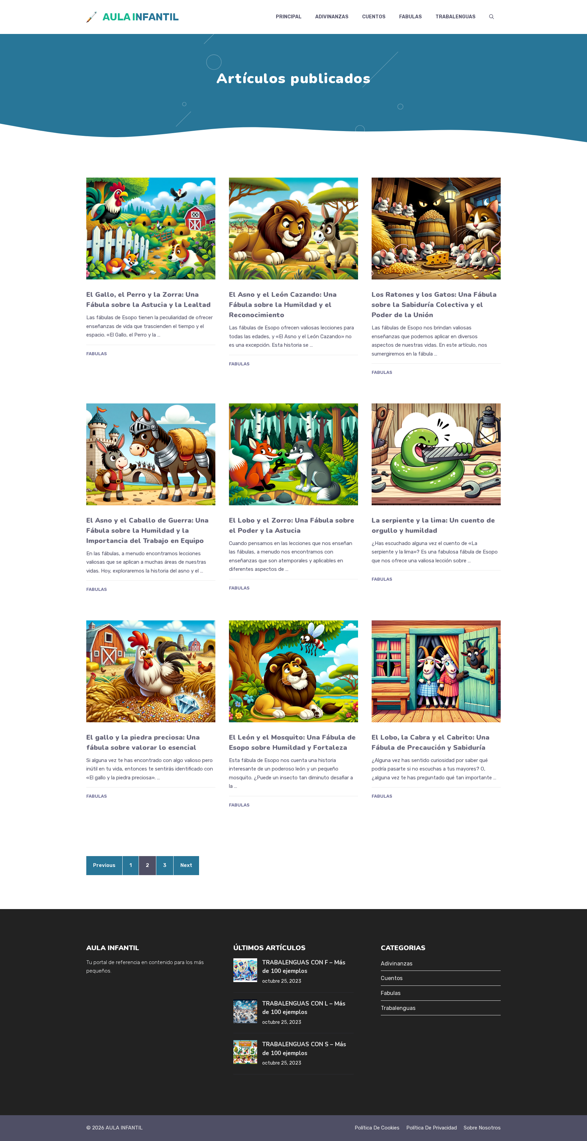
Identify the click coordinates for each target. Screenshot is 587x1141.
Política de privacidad (431, 1128)
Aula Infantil (141, 17)
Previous (104, 865)
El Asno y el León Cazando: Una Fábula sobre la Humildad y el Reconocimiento (283, 305)
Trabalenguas (455, 17)
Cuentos (374, 17)
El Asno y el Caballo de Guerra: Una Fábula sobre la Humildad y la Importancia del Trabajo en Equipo (147, 530)
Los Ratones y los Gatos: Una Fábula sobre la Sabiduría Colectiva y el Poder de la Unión (434, 305)
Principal (289, 17)
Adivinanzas (332, 17)
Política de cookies (377, 1128)
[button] (491, 17)
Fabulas (410, 17)
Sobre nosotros (482, 1128)
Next (186, 865)
